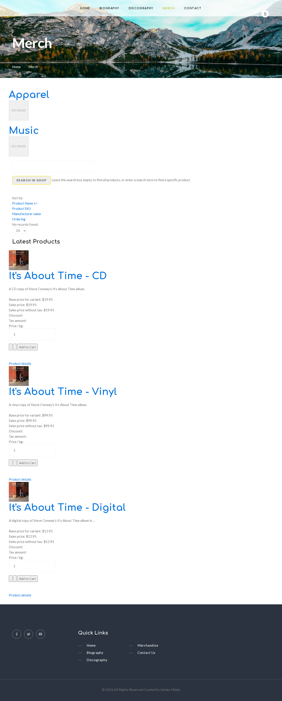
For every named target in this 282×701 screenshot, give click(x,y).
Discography (141, 8)
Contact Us (146, 653)
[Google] (40, 634)
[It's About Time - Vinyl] (19, 376)
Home (85, 8)
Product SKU (21, 208)
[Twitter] (28, 634)
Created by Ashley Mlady (162, 690)
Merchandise (147, 645)
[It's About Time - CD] (19, 260)
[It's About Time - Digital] (19, 491)
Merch (169, 8)
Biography (109, 8)
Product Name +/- (25, 203)
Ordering (19, 219)
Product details (20, 363)
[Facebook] (16, 634)
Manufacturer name (26, 214)
